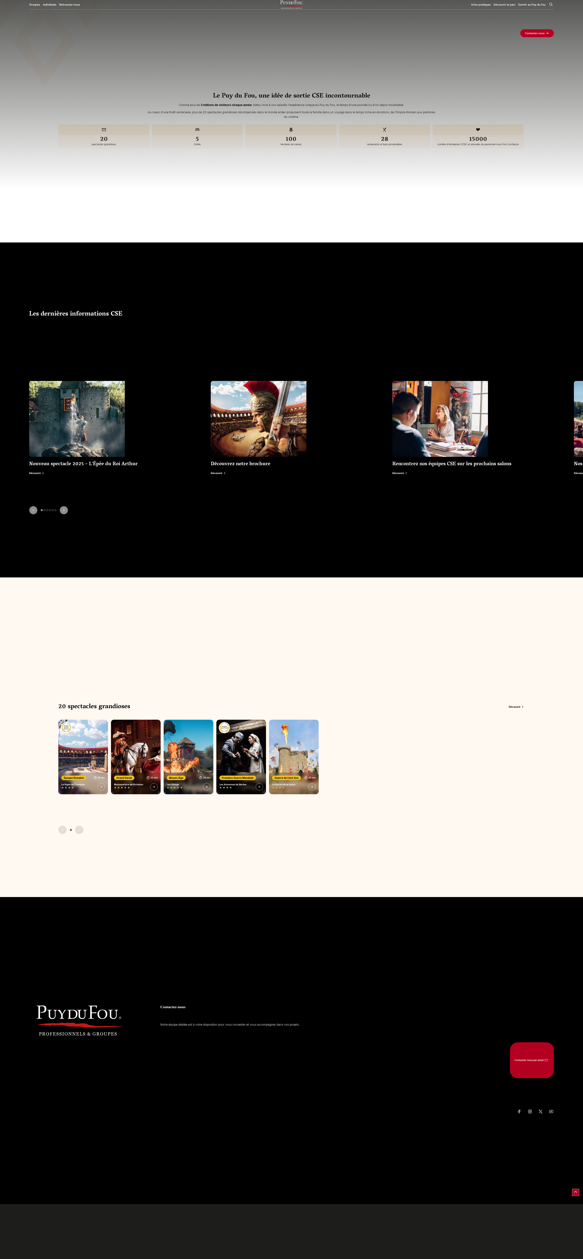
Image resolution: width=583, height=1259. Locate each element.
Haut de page (575, 1192)
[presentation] (33, 510)
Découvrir (35, 473)
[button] (42, 510)
